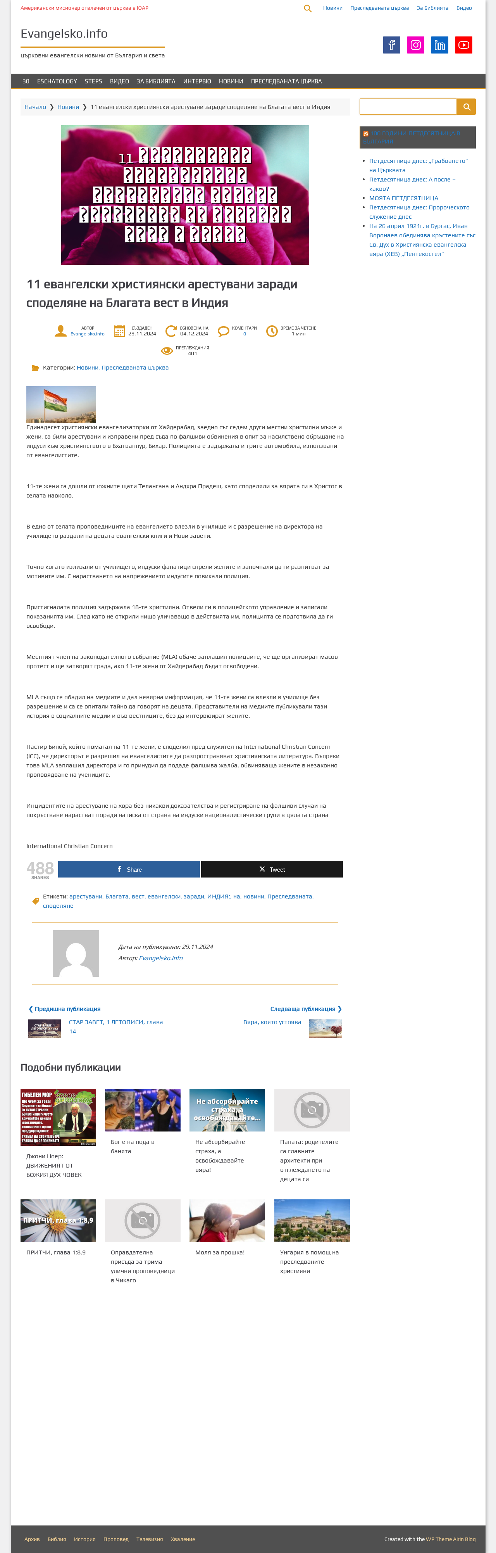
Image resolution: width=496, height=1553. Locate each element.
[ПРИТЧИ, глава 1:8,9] (58, 1220)
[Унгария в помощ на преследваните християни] (312, 1220)
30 (25, 81)
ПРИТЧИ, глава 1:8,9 (56, 1252)
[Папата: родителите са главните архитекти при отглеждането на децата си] (312, 1110)
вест (138, 896)
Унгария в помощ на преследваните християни (309, 1262)
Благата (117, 896)
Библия (57, 1539)
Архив (32, 1539)
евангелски (164, 896)
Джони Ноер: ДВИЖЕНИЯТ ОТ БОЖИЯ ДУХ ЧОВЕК (54, 1165)
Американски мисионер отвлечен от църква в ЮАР (84, 8)
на (236, 896)
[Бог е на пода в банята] (143, 1110)
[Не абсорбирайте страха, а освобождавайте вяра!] (227, 1110)
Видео (464, 8)
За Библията (433, 8)
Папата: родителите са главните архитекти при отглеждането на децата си (309, 1160)
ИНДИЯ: (218, 896)
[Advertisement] (428, 330)
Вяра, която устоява (272, 1022)
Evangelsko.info (64, 33)
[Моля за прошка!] (227, 1220)
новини (253, 896)
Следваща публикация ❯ (306, 1008)
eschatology (57, 81)
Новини (333, 8)
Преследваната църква (379, 8)
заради (194, 896)
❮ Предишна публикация (64, 1008)
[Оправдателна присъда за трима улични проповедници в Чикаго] (143, 1220)
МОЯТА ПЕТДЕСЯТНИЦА (403, 198)
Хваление (183, 1539)
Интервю (197, 81)
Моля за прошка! (220, 1252)
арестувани (85, 896)
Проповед (116, 1539)
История (85, 1539)
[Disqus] (185, 1407)
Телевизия (149, 1539)
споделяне (58, 905)
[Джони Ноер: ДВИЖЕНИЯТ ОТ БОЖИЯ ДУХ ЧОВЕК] (58, 1117)
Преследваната (289, 896)
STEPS (93, 81)
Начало (35, 107)
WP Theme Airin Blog (451, 1539)
